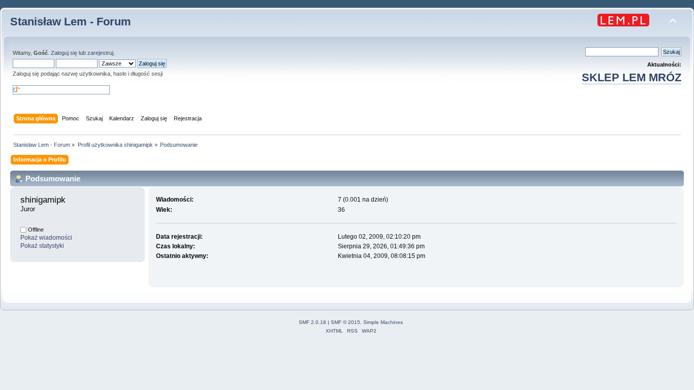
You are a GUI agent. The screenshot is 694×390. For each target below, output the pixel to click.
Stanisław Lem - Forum (70, 21)
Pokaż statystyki (42, 245)
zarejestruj (100, 53)
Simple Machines (383, 322)
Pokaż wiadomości (46, 237)
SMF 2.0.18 (312, 322)
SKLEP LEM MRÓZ (631, 77)
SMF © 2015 (345, 322)
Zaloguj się (64, 53)
